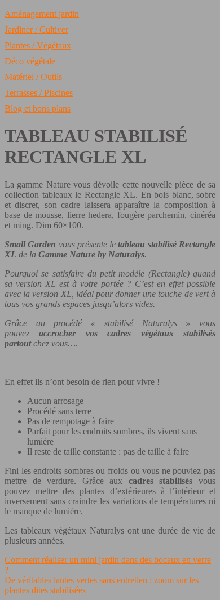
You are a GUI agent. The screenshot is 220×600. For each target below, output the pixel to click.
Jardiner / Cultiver (36, 29)
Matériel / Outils (33, 77)
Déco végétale (30, 61)
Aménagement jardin (42, 14)
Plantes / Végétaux (38, 45)
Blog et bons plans (38, 108)
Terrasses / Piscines (39, 92)
